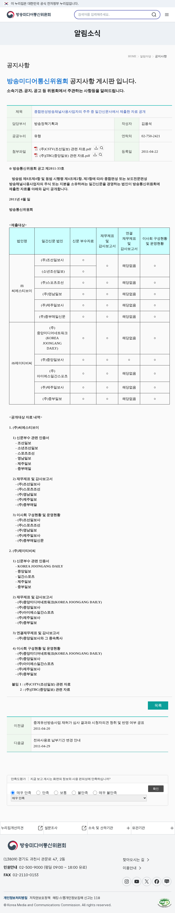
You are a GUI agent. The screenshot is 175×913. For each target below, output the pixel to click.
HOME (132, 56)
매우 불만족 (108, 793)
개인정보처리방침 (15, 898)
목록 (158, 705)
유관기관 (138, 828)
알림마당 (145, 56)
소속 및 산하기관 (100, 828)
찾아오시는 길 (134, 860)
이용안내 (130, 868)
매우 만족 (24, 793)
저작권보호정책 (40, 898)
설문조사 (51, 828)
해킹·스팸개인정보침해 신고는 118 (76, 898)
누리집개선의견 (12, 828)
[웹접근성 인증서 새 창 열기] (164, 901)
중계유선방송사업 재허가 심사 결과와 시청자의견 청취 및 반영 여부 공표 (88, 722)
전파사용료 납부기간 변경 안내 (57, 740)
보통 (63, 793)
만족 (45, 793)
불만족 (83, 793)
